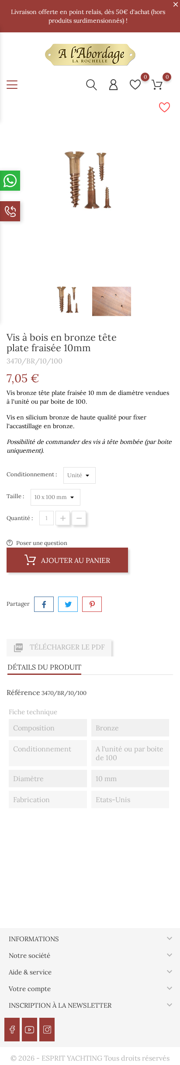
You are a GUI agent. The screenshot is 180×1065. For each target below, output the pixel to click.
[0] (135, 84)
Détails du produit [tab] (44, 667)
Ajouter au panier (74, 560)
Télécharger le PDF (59, 647)
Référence (23, 692)
